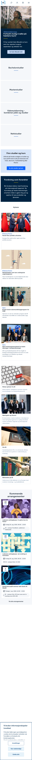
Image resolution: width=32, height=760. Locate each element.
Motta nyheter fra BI (8, 387)
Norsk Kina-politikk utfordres (11, 235)
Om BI (4, 447)
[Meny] (29, 3)
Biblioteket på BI (7, 477)
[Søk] (11, 3)
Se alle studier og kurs (16, 168)
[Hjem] (3, 3)
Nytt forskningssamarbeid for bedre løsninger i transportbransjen (13, 347)
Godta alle (16, 754)
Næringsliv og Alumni (9, 415)
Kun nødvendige (16, 748)
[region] (16, 741)
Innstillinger (16, 743)
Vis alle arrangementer (16, 601)
